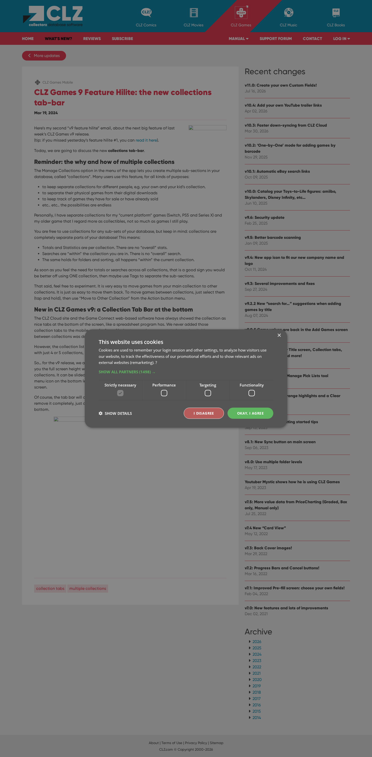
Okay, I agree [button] (250, 413)
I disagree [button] (204, 413)
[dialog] (186, 378)
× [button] (279, 335)
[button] (186, 372)
